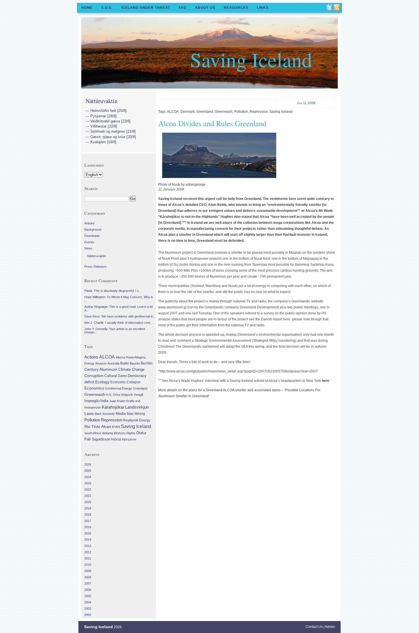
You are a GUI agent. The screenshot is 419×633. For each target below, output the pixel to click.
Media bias (125, 414)
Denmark (187, 112)
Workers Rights (124, 433)
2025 (87, 470)
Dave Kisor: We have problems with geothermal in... (120, 316)
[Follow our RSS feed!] (337, 8)
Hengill (138, 394)
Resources (236, 8)
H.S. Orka (113, 394)
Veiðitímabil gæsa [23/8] (110, 121)
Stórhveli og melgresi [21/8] (113, 131)
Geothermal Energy (118, 388)
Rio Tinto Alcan (97, 427)
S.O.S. (107, 8)
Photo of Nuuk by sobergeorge (182, 185)
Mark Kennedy (105, 413)
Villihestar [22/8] (103, 126)
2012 (87, 552)
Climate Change (131, 370)
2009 (87, 571)
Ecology (102, 382)
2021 (87, 495)
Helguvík (127, 394)
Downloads (92, 235)
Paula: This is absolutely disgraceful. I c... (112, 290)
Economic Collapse (125, 382)
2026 (87, 464)
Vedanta (107, 433)
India (104, 401)
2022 (87, 489)
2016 (87, 527)
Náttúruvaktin (101, 101)
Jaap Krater (117, 401)
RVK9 (116, 427)
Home (87, 8)
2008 (87, 577)
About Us (205, 8)
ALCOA (173, 112)
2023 (87, 483)
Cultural (110, 376)
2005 (87, 596)
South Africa (92, 433)
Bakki (124, 363)
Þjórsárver (129, 439)
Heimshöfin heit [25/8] (108, 110)
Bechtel (146, 363)
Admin (330, 627)
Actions (91, 357)
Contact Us (314, 627)
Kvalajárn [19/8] (103, 142)
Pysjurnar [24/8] (103, 116)
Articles (89, 223)
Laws (89, 413)
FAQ (182, 8)
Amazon (101, 363)
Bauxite (135, 363)
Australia (113, 363)
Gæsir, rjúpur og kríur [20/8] (113, 137)
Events (89, 242)
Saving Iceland (251, 59)
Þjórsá (116, 439)
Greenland (204, 112)
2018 (87, 514)
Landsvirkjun (137, 407)
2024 (87, 477)
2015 (87, 533)
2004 (87, 602)
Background (92, 229)
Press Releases (95, 266)
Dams (122, 376)
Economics (94, 388)
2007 (87, 583)
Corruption (93, 375)
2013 (87, 546)
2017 (87, 521)
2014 (87, 539)
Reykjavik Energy (136, 420)
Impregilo (91, 401)
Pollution (241, 112)
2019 (87, 508)
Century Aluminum (100, 369)
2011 (87, 558)
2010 (87, 564)
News (88, 248)
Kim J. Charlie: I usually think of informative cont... (118, 322)
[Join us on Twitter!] (329, 8)
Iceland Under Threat (145, 8)
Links (263, 8)
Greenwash (224, 112)
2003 (87, 608)
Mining (140, 414)
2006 (87, 589)
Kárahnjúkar (113, 407)
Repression (259, 112)
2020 (87, 502)
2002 (87, 614)
